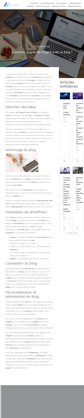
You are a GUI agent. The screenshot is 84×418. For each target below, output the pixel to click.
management (75, 3)
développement (47, 3)
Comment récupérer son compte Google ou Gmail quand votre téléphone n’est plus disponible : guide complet (68, 194)
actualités (34, 3)
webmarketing (74, 6)
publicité (30, 6)
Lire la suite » (64, 120)
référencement (43, 6)
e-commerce (62, 3)
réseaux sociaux (59, 6)
